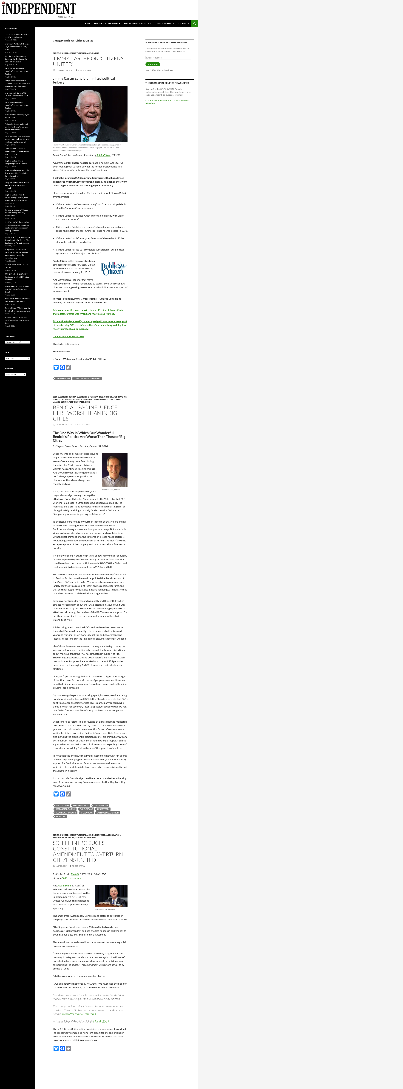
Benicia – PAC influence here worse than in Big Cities (85, 413)
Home (87, 23)
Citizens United (61, 53)
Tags (7, 352)
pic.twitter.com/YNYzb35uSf (79, 1014)
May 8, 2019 (101, 1021)
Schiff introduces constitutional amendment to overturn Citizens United (88, 851)
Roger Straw (84, 70)
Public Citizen (103, 155)
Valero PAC (84, 402)
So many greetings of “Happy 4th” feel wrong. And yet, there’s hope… (16, 213)
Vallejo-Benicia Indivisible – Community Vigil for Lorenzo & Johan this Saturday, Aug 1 (17, 83)
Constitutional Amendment (84, 53)
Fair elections (60, 399)
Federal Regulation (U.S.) (66, 837)
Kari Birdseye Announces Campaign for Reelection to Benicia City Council (16, 59)
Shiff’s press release (72, 877)
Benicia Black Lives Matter (106, 23)
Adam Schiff (64, 885)
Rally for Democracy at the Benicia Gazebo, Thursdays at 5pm (17, 320)
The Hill (75, 874)
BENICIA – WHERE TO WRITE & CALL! (138, 23)
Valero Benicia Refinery (65, 402)
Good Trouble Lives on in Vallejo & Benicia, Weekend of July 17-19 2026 (17, 151)
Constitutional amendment (87, 378)
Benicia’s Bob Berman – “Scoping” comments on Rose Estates (16, 71)
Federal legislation (109, 835)
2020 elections (60, 397)
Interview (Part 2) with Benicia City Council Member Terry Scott (17, 47)
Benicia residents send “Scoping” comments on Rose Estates (16, 105)
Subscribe (153, 64)
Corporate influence (115, 397)
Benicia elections (78, 397)
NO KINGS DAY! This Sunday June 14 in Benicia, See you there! (17, 289)
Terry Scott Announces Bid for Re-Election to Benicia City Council (17, 185)
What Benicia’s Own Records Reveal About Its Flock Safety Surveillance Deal (17, 173)
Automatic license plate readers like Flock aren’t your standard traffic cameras (17, 127)
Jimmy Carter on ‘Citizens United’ (88, 61)
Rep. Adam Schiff (87, 837)
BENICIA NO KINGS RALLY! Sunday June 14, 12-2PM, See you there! (17, 277)
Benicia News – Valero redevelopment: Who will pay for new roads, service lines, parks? (17, 139)
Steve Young (114, 399)
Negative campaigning (95, 399)
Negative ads (75, 399)
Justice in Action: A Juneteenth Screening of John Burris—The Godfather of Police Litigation (17, 240)
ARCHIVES (182, 23)
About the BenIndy (165, 23)
